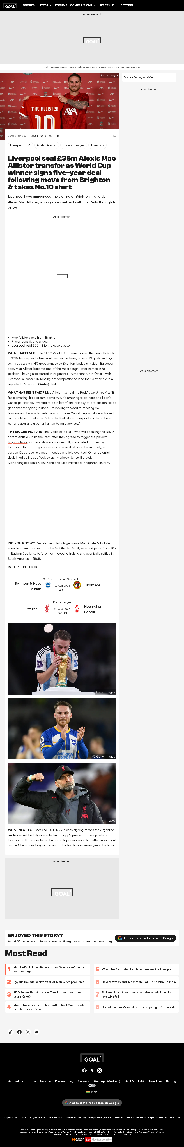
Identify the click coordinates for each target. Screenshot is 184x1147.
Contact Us (15, 1081)
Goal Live (155, 1081)
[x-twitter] (92, 1071)
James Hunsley (17, 135)
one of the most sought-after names (72, 369)
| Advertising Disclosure (108, 67)
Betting (171, 1081)
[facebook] (84, 1071)
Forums (61, 5)
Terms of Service (39, 1081)
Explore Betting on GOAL (139, 77)
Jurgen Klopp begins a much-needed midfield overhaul (47, 452)
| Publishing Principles (129, 67)
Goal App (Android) (107, 1081)
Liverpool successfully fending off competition (40, 379)
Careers (83, 1081)
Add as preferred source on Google (148, 938)
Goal (25, 1117)
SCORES (29, 5)
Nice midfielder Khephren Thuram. (85, 463)
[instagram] (99, 1071)
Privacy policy (64, 1081)
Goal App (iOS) (135, 1081)
